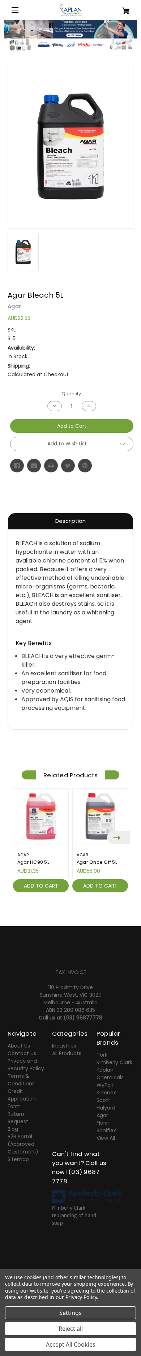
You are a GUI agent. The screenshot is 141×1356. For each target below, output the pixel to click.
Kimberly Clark (114, 1062)
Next (118, 837)
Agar (102, 1115)
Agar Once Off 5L (97, 862)
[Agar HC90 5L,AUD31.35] (40, 816)
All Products (66, 1053)
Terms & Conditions (21, 1079)
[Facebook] (17, 466)
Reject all (71, 1329)
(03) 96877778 (83, 1017)
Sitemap (18, 1159)
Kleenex (106, 1092)
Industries (64, 1045)
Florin (103, 1122)
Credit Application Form (22, 1099)
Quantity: (71, 393)
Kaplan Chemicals (110, 1073)
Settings (70, 1313)
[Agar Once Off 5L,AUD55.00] (100, 816)
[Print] (51, 466)
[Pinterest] (85, 466)
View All (106, 1138)
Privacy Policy (81, 1297)
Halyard (106, 1107)
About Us (19, 1045)
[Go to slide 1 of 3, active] (59, 914)
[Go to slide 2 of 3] (70, 914)
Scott (103, 1100)
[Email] (34, 466)
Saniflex (106, 1130)
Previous (22, 837)
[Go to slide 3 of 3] (81, 914)
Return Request (18, 1117)
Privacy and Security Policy (26, 1064)
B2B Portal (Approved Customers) (23, 1144)
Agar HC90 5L (33, 862)
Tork (102, 1054)
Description (70, 521)
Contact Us (22, 1053)
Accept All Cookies (70, 1344)
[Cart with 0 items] (123, 8)
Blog (13, 1129)
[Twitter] (68, 466)
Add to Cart (41, 885)
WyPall (105, 1085)
